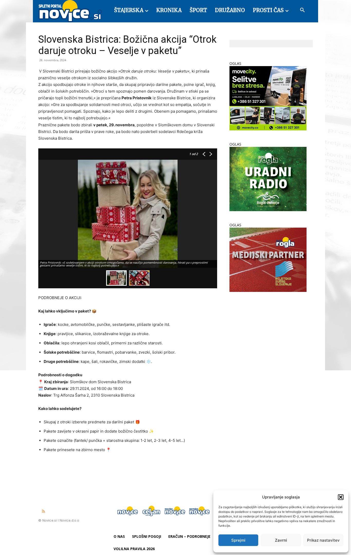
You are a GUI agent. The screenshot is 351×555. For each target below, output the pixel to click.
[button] (340, 497)
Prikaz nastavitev (323, 540)
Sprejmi (238, 540)
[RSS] (43, 511)
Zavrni (281, 540)
